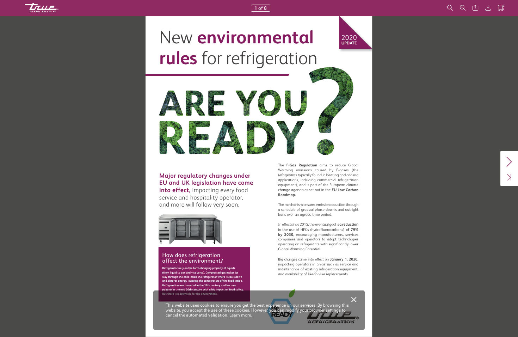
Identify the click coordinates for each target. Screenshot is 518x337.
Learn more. (240, 315)
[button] (450, 8)
